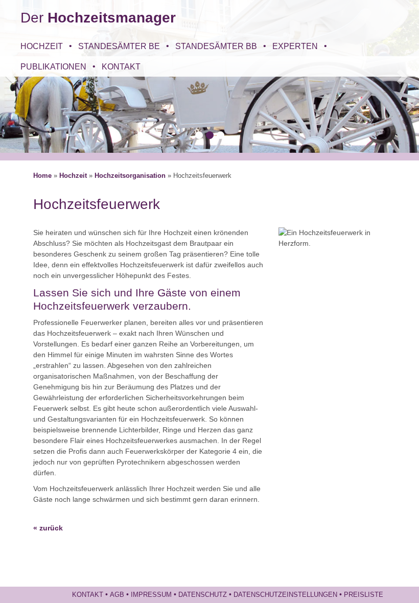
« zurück (48, 528)
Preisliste (363, 594)
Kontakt (121, 66)
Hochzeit (41, 46)
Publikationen (53, 66)
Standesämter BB (216, 46)
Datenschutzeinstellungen (285, 594)
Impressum (151, 594)
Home (42, 175)
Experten (295, 46)
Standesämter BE (119, 46)
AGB (117, 594)
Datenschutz (202, 594)
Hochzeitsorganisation (130, 175)
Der (98, 18)
